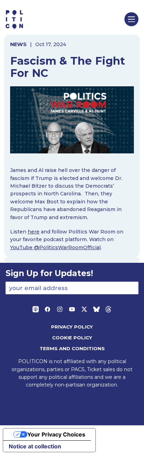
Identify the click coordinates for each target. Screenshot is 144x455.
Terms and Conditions (72, 348)
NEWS (18, 44)
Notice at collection (35, 446)
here (33, 232)
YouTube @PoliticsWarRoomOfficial (55, 247)
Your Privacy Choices (56, 434)
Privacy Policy (72, 327)
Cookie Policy (72, 337)
